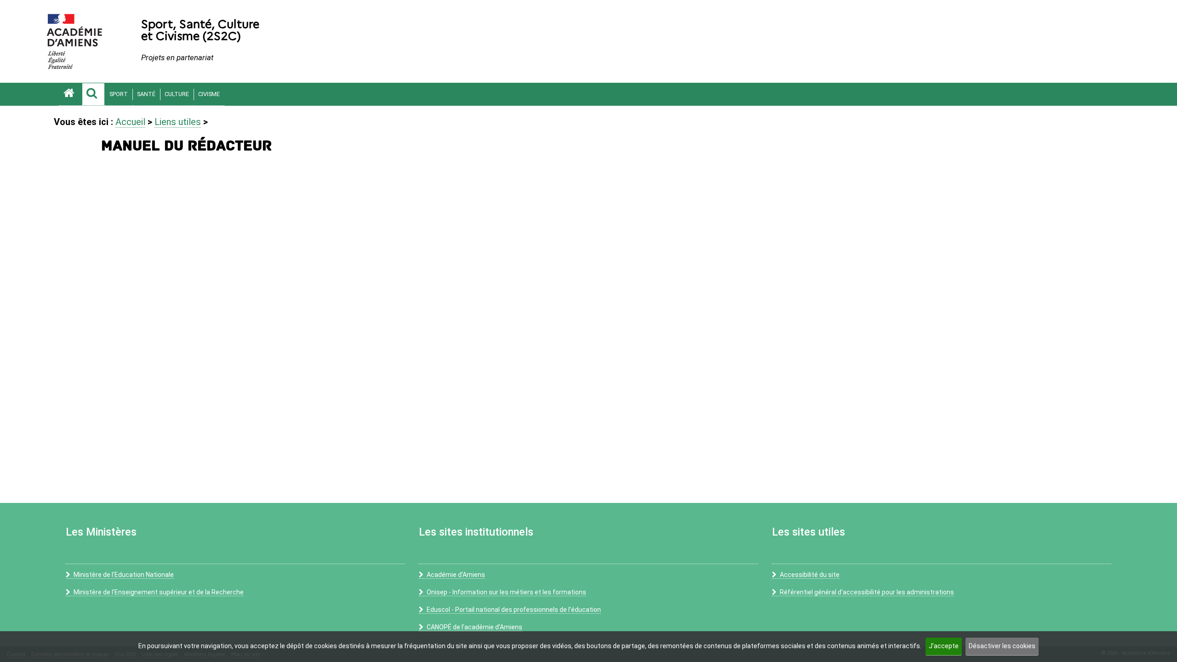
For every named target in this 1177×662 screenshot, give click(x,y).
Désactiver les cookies (1002, 646)
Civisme (209, 94)
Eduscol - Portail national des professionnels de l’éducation (514, 609)
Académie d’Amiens (456, 574)
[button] (93, 94)
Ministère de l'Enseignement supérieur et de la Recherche (159, 592)
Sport (118, 94)
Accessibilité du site (810, 574)
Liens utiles (177, 121)
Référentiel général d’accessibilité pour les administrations (867, 592)
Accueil (130, 121)
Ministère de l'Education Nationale (124, 574)
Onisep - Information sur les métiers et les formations (506, 592)
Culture (177, 94)
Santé (146, 94)
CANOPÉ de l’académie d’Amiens (474, 627)
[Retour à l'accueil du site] (70, 94)
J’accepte (944, 646)
